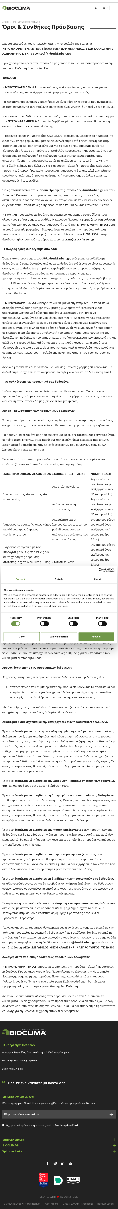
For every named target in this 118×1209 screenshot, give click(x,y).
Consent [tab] (20, 579)
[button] (114, 8)
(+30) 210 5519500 (12, 1068)
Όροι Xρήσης (51, 1203)
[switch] (44, 623)
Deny (22, 636)
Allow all (96, 636)
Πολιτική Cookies (105, 1203)
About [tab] (97, 579)
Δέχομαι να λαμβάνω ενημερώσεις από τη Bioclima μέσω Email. (42, 1125)
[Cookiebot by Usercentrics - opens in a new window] (101, 570)
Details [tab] (59, 579)
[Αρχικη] (15, 8)
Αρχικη (5, 22)
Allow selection (59, 636)
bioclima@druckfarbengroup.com (19, 1060)
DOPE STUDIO (71, 1196)
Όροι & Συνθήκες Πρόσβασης (26, 22)
